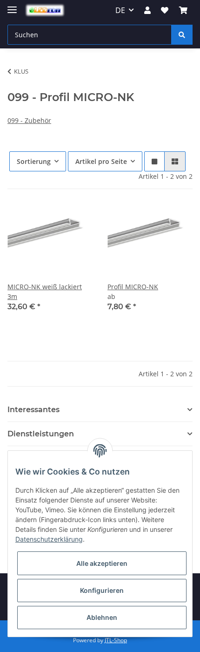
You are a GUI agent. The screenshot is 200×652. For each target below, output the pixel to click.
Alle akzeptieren (101, 563)
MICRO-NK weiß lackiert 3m (44, 291)
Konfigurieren (102, 590)
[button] (147, 10)
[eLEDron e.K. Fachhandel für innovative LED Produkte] (45, 10)
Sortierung (34, 161)
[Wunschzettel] (164, 10)
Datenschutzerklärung (49, 539)
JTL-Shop (116, 640)
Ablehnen (102, 617)
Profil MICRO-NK (132, 286)
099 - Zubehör (29, 120)
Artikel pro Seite (101, 161)
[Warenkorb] (183, 10)
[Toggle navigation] (12, 6)
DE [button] (120, 10)
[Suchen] (182, 35)
